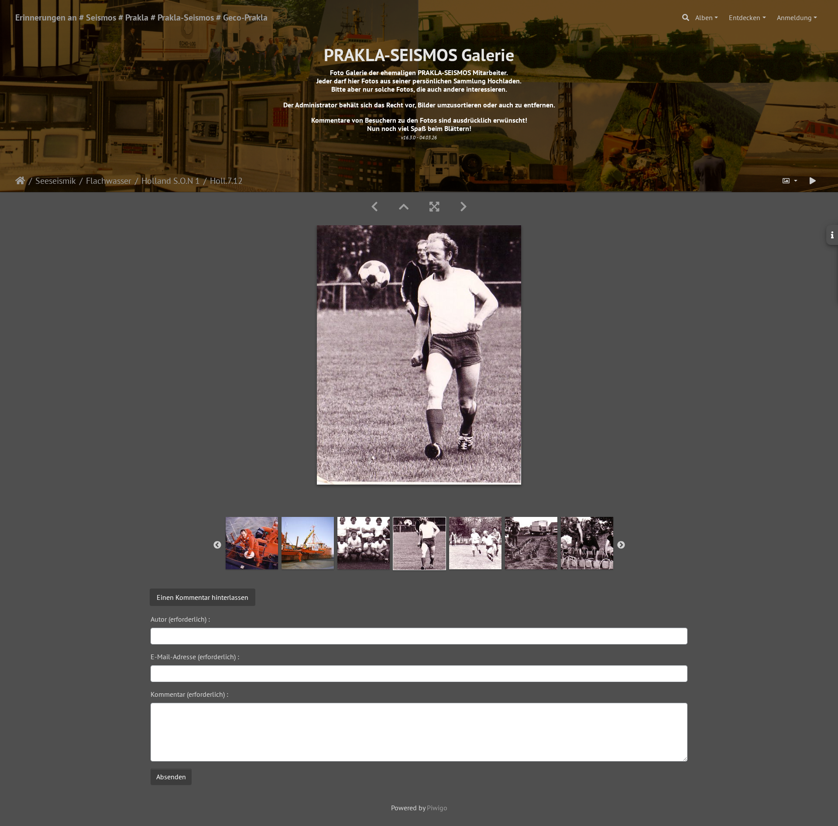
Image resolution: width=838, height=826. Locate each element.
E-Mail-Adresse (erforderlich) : (195, 656)
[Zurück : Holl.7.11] (374, 207)
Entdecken (744, 17)
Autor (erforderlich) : (180, 619)
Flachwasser (108, 180)
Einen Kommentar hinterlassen (202, 597)
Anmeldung (794, 17)
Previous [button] (217, 545)
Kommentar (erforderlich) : (189, 694)
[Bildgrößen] (789, 180)
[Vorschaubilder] (403, 207)
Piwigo (437, 807)
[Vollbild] (434, 207)
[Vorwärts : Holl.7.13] (463, 207)
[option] (252, 543)
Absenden (171, 776)
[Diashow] (813, 180)
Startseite (20, 180)
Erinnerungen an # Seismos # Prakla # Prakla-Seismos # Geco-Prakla (141, 17)
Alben (704, 17)
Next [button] (621, 545)
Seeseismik (55, 180)
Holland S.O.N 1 (170, 180)
